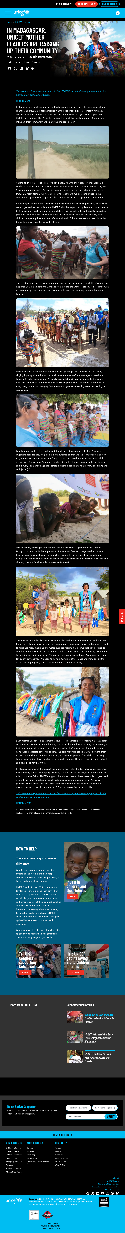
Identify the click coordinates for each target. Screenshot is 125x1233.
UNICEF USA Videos (111, 1190)
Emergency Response (14, 1162)
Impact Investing (61, 1158)
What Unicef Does (14, 1142)
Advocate (58, 1148)
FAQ (58, 1228)
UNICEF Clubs (60, 1162)
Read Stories (64, 4)
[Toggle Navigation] (8, 13)
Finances (30, 1151)
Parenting (9, 1165)
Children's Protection (14, 1155)
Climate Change (12, 1158)
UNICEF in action (22, 22)
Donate (58, 1151)
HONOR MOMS (23, 101)
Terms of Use (47, 1228)
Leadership (31, 1155)
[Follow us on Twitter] (93, 1193)
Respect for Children (13, 1168)
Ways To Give (60, 1165)
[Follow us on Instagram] (107, 1193)
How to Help (61, 1142)
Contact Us (33, 1199)
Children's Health (12, 1151)
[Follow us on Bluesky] (117, 1193)
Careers (30, 1148)
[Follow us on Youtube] (102, 1193)
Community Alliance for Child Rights (38, 1163)
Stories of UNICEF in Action (108, 1184)
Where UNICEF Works (14, 1172)
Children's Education (13, 1148)
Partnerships (32, 1158)
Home (9, 22)
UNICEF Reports (113, 1181)
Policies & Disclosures (50, 1226)
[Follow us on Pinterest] (112, 1193)
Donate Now (88, 4)
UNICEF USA (22, 13)
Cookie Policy (54, 1223)
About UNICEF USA (35, 1142)
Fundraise (59, 1155)
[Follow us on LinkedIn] (98, 1193)
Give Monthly (109, 4)
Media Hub (115, 1178)
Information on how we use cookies (105, 1187)
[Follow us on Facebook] (88, 1193)
